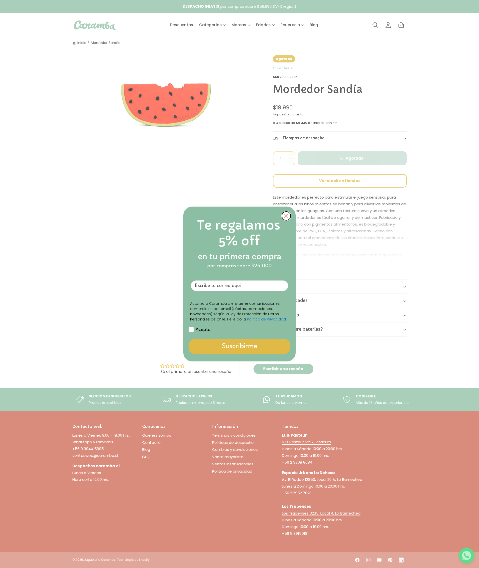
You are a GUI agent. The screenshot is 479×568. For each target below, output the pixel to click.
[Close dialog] (286, 216)
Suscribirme (239, 346)
